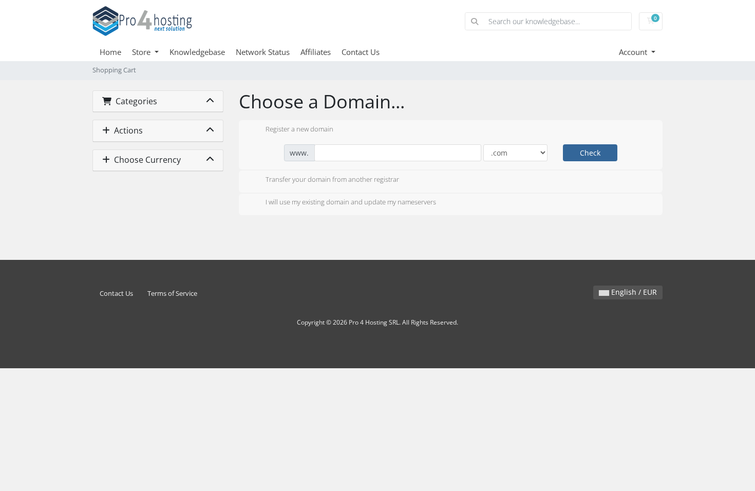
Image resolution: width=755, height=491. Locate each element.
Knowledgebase (197, 52)
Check (590, 153)
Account (634, 52)
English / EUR (633, 292)
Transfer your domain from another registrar (332, 179)
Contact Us (361, 52)
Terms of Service (172, 293)
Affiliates (315, 52)
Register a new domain (299, 129)
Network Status (263, 52)
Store (142, 52)
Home (110, 52)
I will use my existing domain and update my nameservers (351, 202)
